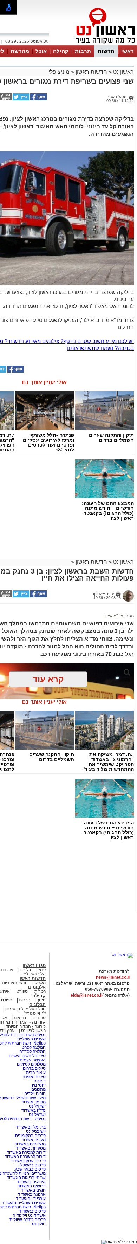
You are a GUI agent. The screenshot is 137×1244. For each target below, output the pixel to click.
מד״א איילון (113, 616)
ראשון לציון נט (33, 1030)
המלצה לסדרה (32, 1051)
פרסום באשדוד (32, 1211)
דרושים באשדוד (32, 1185)
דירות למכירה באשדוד (26, 1152)
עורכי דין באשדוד (31, 1198)
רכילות (40, 991)
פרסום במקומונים (30, 1135)
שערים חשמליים (31, 1038)
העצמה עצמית (32, 1059)
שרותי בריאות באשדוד (26, 1177)
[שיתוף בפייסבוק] (38, 99)
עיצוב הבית (36, 1072)
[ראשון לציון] (93, 44)
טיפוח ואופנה (34, 1076)
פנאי (42, 969)
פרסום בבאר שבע (30, 1169)
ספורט (22, 991)
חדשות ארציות (15, 982)
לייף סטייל (35, 1013)
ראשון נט (123, 72)
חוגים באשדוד (33, 1190)
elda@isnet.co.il (86, 995)
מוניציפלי (59, 72)
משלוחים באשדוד (30, 1143)
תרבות (83, 51)
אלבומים (37, 987)
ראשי (127, 51)
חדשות (106, 51)
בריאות (20, 1017)
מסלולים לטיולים (31, 1064)
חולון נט (39, 1223)
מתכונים (38, 1089)
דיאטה (40, 1080)
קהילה (60, 51)
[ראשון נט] (122, 954)
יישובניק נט (35, 1131)
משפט (40, 982)
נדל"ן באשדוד (33, 1110)
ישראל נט (37, 1106)
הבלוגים (37, 1004)
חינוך (41, 1000)
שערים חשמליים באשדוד (24, 1202)
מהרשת (20, 51)
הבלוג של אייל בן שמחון (25, 1008)
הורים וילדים (35, 1093)
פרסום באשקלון (32, 1164)
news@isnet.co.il (113, 977)
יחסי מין (39, 1085)
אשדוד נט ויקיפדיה (29, 1215)
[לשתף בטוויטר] (20, 99)
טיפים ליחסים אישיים (27, 1055)
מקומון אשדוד (33, 1101)
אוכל (41, 51)
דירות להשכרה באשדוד (25, 1156)
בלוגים (25, 969)
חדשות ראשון (91, 72)
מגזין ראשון (34, 965)
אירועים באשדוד (31, 1181)
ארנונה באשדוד (32, 1194)
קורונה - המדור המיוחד (26, 1026)
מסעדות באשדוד (31, 1148)
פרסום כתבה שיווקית (27, 1219)
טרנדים (39, 1017)
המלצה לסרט (34, 1047)
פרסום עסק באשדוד (28, 1160)
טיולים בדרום (34, 1068)
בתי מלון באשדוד (31, 1127)
